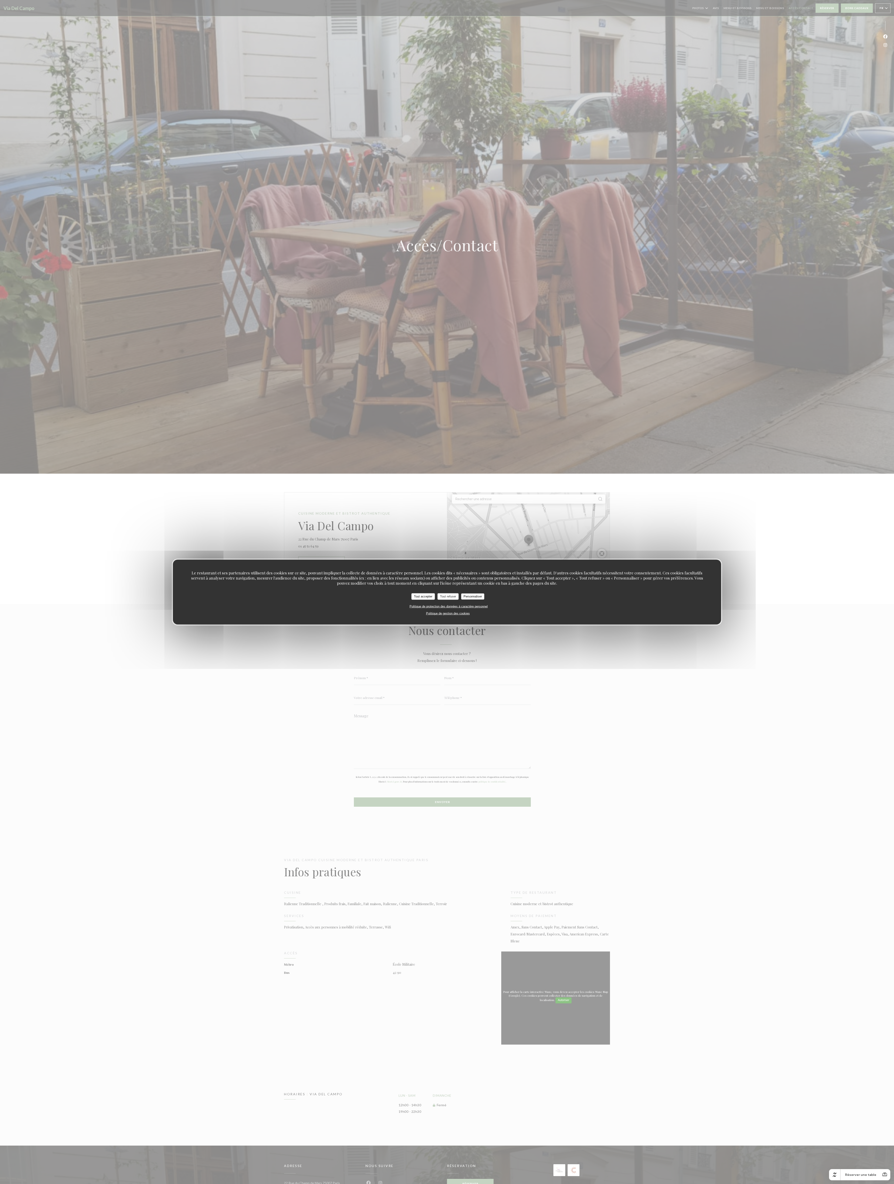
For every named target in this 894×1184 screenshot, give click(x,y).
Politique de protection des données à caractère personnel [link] (449, 606)
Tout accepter (423, 596)
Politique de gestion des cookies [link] (448, 613)
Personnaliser (473, 596)
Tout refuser (448, 596)
